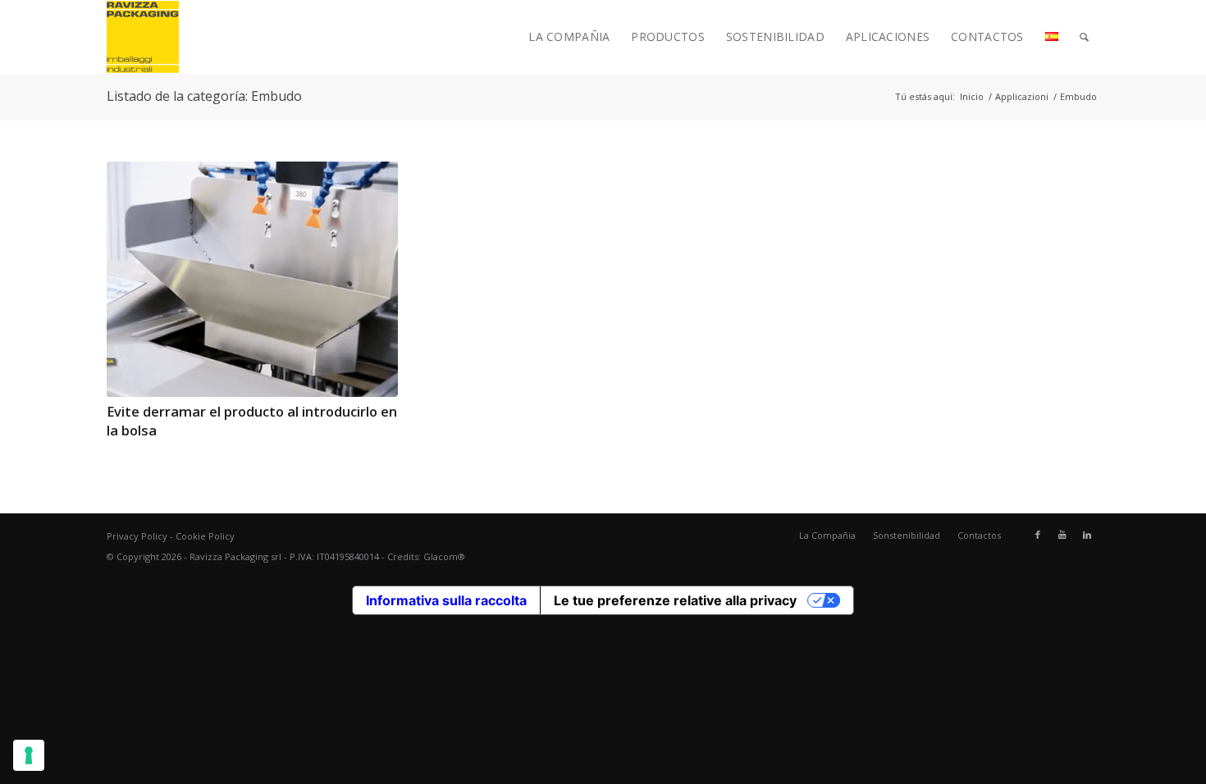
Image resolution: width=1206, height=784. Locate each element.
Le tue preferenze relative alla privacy (675, 600)
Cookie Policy (205, 536)
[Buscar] (1084, 37)
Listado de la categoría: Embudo (204, 96)
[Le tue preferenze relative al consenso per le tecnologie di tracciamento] (28, 755)
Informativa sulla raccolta (446, 600)
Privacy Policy (137, 536)
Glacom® (444, 556)
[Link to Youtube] (1062, 534)
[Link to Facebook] (1038, 534)
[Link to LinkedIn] (1087, 534)
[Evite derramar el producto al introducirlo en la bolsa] (252, 279)
